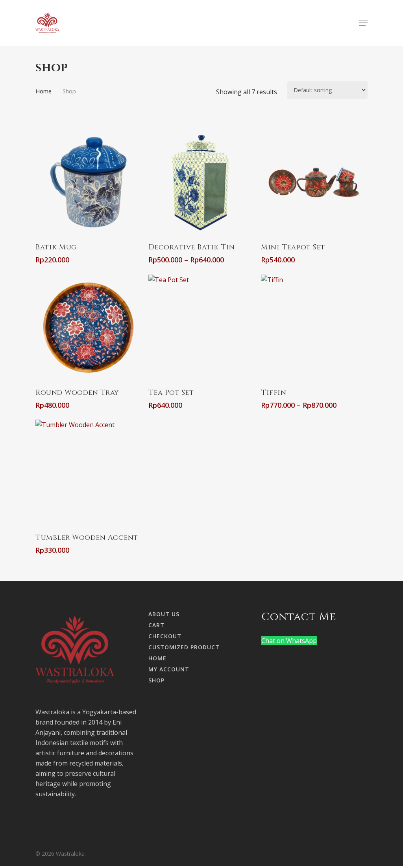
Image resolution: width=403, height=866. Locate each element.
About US (163, 614)
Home (43, 91)
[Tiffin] (314, 328)
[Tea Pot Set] (201, 328)
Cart (156, 625)
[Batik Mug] (88, 182)
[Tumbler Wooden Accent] (88, 473)
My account (168, 669)
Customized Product (184, 647)
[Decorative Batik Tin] (201, 182)
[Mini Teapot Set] (314, 182)
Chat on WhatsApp (289, 640)
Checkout (164, 636)
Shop (156, 680)
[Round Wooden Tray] (88, 328)
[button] (363, 23)
